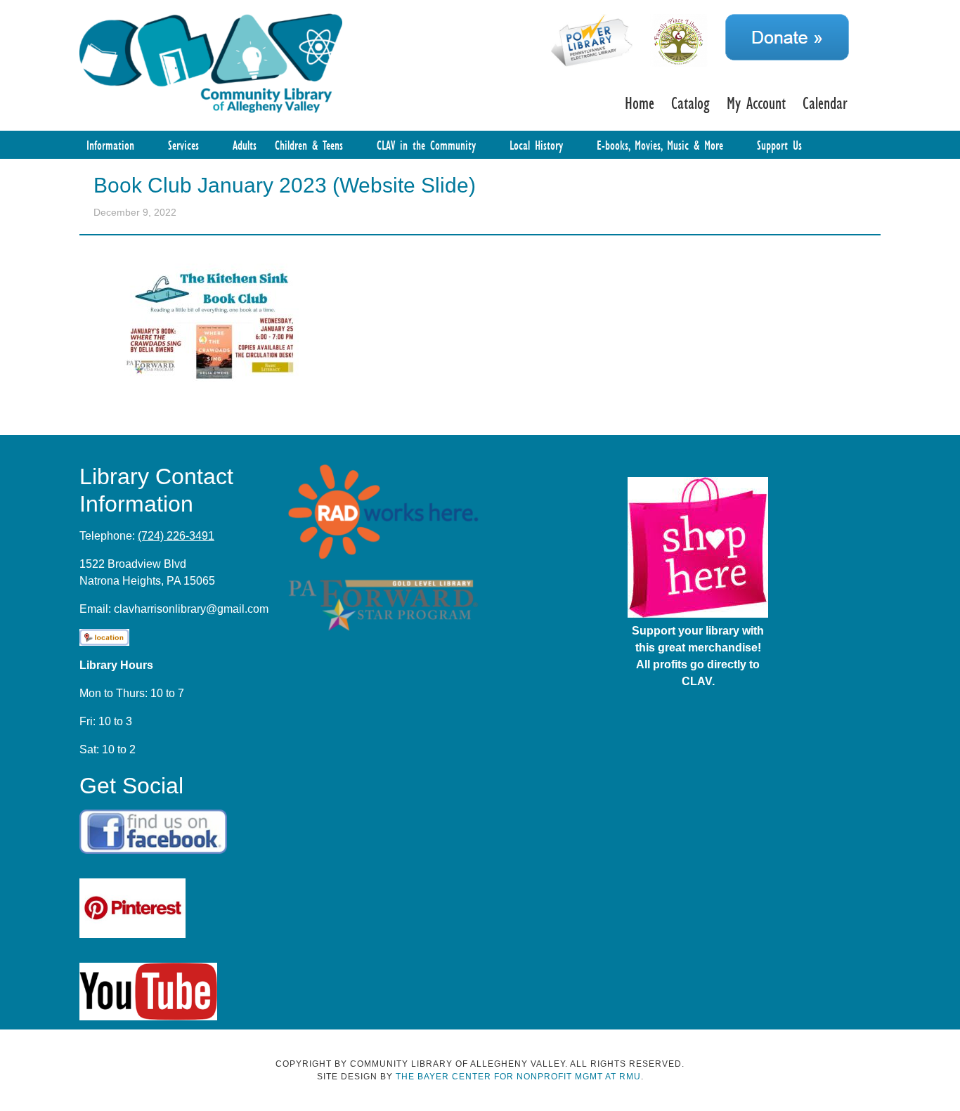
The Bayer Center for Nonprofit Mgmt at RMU (518, 1076)
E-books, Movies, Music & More (660, 144)
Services (183, 144)
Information (110, 144)
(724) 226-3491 (176, 536)
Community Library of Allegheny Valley (210, 62)
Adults (245, 144)
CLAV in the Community (426, 144)
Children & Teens (309, 144)
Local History (536, 144)
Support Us (779, 144)
